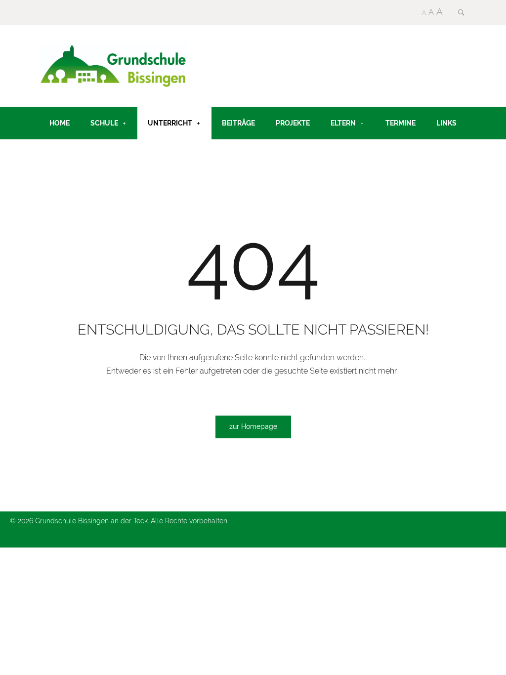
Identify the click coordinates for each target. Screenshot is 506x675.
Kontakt (65, 155)
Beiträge (238, 123)
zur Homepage (253, 426)
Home (59, 123)
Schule (104, 123)
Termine (400, 123)
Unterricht (170, 123)
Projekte (293, 123)
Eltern (343, 123)
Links (446, 123)
